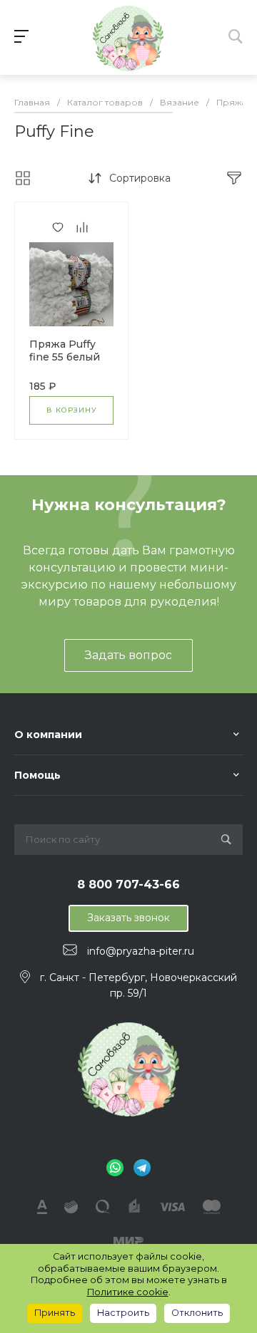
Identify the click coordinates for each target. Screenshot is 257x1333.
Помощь (37, 775)
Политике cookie (127, 1292)
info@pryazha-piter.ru (140, 950)
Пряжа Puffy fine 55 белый (64, 350)
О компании (48, 734)
